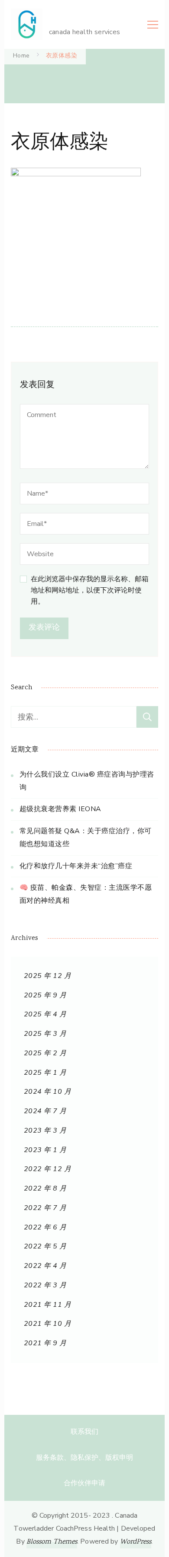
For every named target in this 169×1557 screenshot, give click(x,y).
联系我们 (84, 1431)
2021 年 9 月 (45, 1343)
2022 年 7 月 (45, 1208)
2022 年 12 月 (48, 1169)
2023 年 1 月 (45, 1150)
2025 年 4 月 (45, 1014)
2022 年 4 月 (45, 1265)
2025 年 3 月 (45, 1033)
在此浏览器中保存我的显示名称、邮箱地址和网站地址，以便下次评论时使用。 (90, 590)
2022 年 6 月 (45, 1227)
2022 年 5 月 (45, 1246)
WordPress (136, 1542)
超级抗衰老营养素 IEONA (60, 809)
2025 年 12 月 (48, 976)
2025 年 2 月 (45, 1053)
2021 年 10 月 (48, 1323)
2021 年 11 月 (48, 1304)
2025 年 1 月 (45, 1072)
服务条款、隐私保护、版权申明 (84, 1457)
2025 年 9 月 (45, 995)
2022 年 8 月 (45, 1188)
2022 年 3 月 (45, 1285)
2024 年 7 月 (45, 1111)
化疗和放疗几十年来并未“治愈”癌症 (76, 866)
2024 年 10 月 (48, 1091)
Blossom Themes (51, 1542)
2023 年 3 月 (45, 1130)
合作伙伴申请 (84, 1483)
